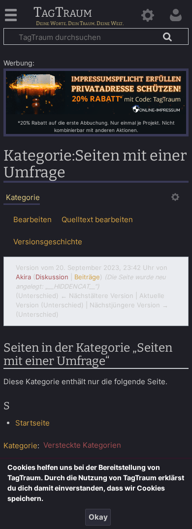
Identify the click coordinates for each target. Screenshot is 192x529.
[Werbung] (96, 92)
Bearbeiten (32, 219)
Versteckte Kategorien (82, 445)
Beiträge (87, 277)
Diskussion (51, 277)
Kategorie (20, 445)
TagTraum (62, 12)
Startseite (32, 423)
